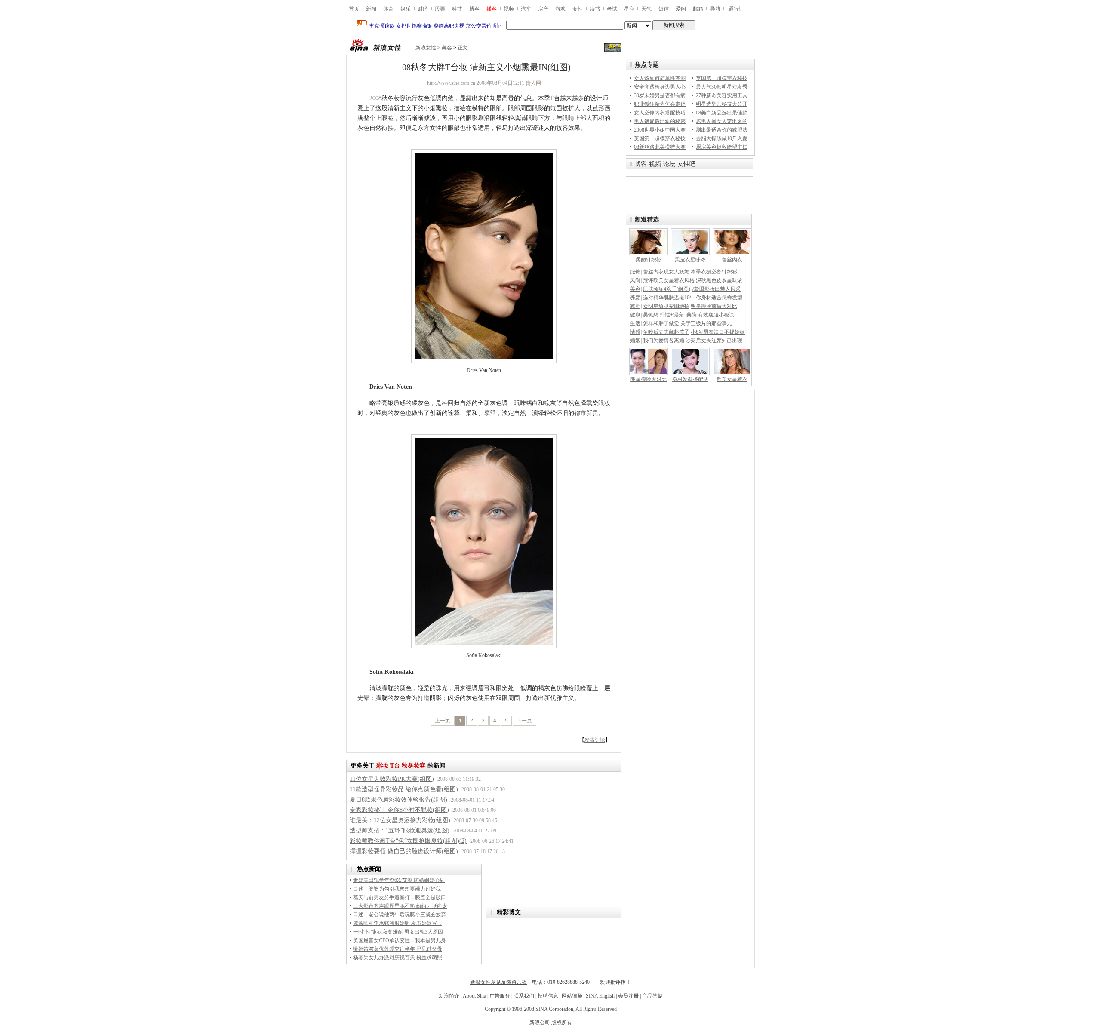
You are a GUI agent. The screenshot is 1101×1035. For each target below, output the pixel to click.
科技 (457, 8)
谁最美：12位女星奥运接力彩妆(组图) (400, 820)
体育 (388, 8)
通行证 (736, 8)
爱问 (681, 8)
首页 (354, 8)
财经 (423, 8)
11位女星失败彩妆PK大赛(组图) (392, 779)
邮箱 (698, 8)
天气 (646, 8)
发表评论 (594, 740)
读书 (595, 8)
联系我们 (524, 996)
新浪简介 (449, 996)
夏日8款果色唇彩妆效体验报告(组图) (398, 799)
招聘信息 (548, 996)
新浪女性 (425, 48)
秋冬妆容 (414, 765)
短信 (663, 8)
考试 (612, 8)
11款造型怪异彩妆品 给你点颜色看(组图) (404, 789)
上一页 (442, 721)
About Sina (474, 996)
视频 (509, 8)
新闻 (371, 8)
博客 (474, 8)
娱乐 (405, 8)
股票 (440, 8)
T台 (395, 765)
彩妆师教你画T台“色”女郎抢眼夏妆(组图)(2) (408, 841)
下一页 (524, 721)
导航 (715, 8)
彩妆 (382, 765)
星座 (629, 8)
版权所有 (561, 1023)
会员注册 (628, 996)
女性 (577, 8)
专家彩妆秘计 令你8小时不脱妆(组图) (399, 810)
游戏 (560, 8)
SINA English (600, 996)
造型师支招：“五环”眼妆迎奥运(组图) (399, 830)
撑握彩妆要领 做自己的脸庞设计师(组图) (404, 851)
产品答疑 (652, 996)
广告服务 (499, 996)
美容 (447, 48)
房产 (543, 8)
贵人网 (533, 83)
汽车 (526, 8)
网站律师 (572, 996)
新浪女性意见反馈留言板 (498, 982)
